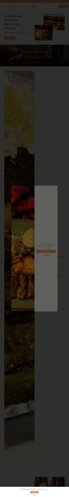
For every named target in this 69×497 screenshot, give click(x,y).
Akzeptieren (34, 492)
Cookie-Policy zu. (45, 489)
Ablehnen (34, 494)
